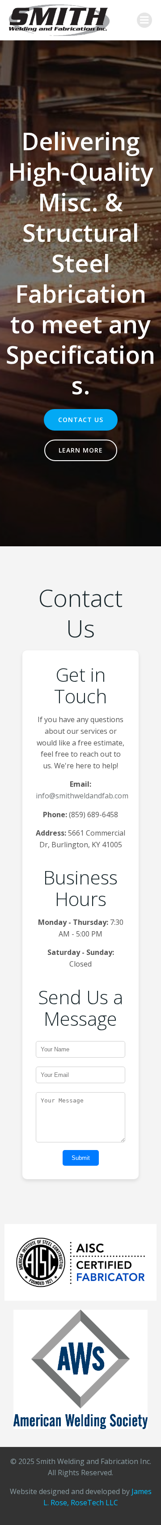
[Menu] (144, 20)
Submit (81, 1158)
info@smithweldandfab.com (82, 796)
